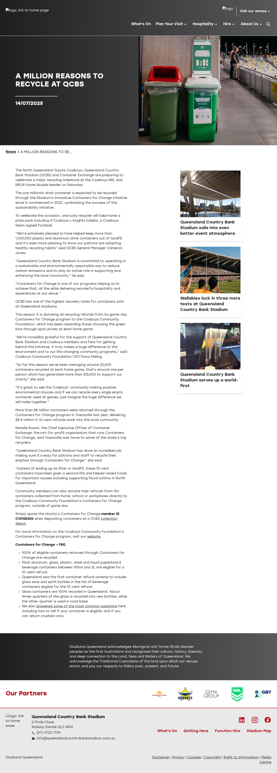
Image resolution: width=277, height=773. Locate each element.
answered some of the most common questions (76, 606)
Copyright (212, 757)
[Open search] (268, 24)
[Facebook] (267, 720)
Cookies (194, 757)
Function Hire (227, 731)
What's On (167, 731)
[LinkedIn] (241, 720)
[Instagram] (254, 720)
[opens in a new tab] (159, 694)
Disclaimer (161, 757)
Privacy (178, 757)
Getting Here (196, 731)
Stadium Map (259, 731)
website (93, 536)
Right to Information (241, 757)
